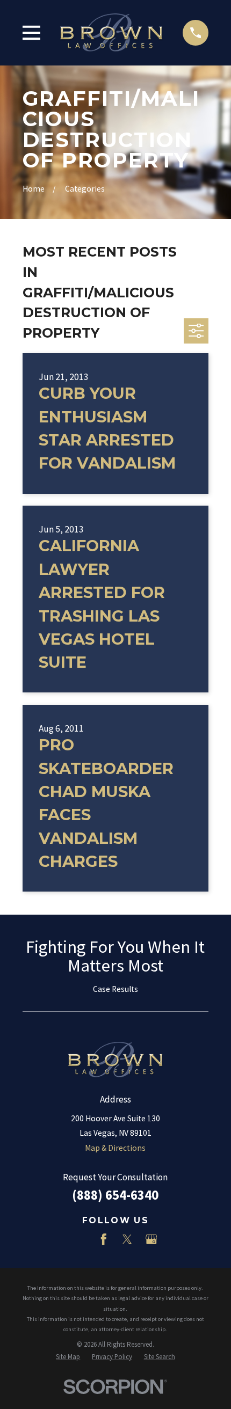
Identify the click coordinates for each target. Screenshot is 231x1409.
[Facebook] (104, 1239)
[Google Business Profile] (151, 1239)
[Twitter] (127, 1239)
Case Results (115, 989)
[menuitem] (68, 1356)
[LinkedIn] (80, 1239)
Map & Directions (115, 1148)
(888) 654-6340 (115, 1195)
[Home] (111, 32)
